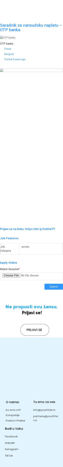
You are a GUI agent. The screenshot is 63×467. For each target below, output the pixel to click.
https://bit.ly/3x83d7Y (40, 229)
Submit (54, 286)
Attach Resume (10, 269)
